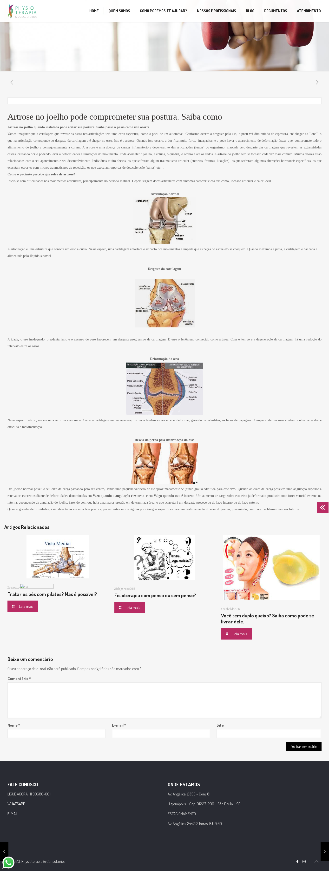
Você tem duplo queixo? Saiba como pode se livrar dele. (267, 618)
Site (220, 725)
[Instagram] (304, 861)
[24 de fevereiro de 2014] (4, 851)
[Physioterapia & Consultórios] (22, 11)
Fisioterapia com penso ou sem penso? (155, 595)
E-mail (119, 725)
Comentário (19, 678)
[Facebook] (297, 861)
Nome (13, 725)
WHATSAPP (16, 803)
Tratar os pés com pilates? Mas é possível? (52, 594)
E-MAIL (12, 813)
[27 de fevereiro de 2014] (325, 851)
